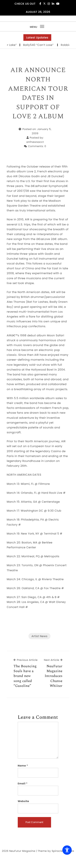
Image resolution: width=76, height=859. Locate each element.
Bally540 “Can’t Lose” (36, 45)
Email (23, 783)
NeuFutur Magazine (22, 851)
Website (23, 801)
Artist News (39, 636)
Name (23, 765)
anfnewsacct (35, 142)
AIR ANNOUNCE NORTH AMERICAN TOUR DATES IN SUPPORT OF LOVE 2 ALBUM (38, 93)
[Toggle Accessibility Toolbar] (67, 850)
